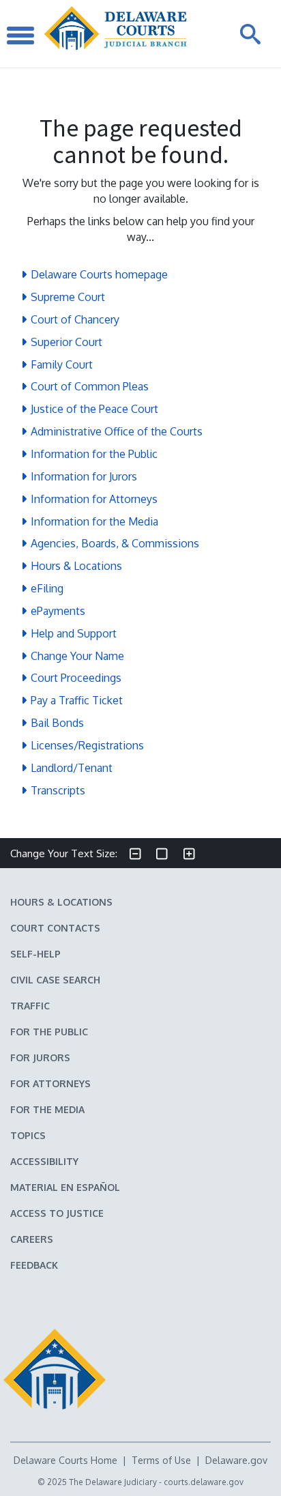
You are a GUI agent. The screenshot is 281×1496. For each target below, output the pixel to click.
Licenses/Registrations (87, 745)
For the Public (49, 1031)
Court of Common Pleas (90, 386)
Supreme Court (68, 297)
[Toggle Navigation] (20, 34)
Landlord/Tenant (72, 768)
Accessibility (44, 1161)
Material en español (65, 1187)
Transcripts (58, 790)
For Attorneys (50, 1083)
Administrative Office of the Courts (117, 431)
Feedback (34, 1265)
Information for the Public (94, 454)
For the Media (47, 1109)
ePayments (58, 611)
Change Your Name (77, 656)
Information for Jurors (84, 476)
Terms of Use (161, 1460)
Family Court (62, 364)
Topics (28, 1135)
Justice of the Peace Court (94, 409)
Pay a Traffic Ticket (77, 700)
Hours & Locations (76, 566)
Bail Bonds (57, 723)
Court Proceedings (76, 678)
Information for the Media (94, 521)
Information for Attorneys (94, 499)
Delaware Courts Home (65, 1460)
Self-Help (35, 954)
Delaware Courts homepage (99, 274)
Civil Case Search (55, 980)
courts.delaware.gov (203, 1482)
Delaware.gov (236, 1460)
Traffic (30, 1005)
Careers (31, 1239)
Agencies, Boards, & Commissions (115, 543)
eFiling (47, 588)
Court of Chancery (75, 319)
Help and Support (74, 633)
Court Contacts (55, 928)
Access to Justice (57, 1213)
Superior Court (66, 342)
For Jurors (40, 1057)
